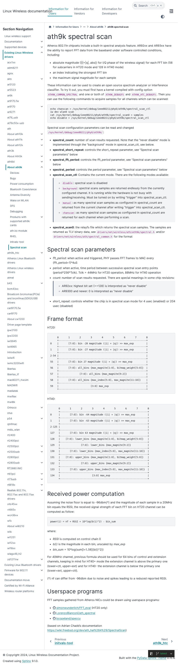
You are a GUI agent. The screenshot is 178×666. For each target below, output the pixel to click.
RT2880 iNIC (14, 468)
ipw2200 (12, 335)
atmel (10, 277)
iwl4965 (12, 346)
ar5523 (11, 89)
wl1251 (11, 537)
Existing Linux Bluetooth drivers (23, 564)
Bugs (13, 178)
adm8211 (12, 67)
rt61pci (11, 473)
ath (9, 128)
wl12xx (11, 542)
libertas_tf (13, 374)
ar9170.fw (13, 100)
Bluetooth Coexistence (23, 189)
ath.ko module (18, 230)
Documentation (13, 41)
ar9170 (11, 106)
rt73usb (11, 479)
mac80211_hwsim (18, 379)
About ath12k (15, 145)
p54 (9, 418)
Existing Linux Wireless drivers (19, 54)
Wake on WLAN (19, 200)
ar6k (10, 95)
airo (9, 78)
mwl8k (11, 401)
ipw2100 (12, 330)
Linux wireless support (18, 36)
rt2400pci (13, 440)
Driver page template (19, 324)
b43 (9, 283)
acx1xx (11, 62)
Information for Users (58, 11)
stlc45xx (12, 504)
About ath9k (14, 167)
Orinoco (12, 407)
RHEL (13, 236)
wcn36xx (12, 515)
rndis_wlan (13, 429)
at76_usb (12, 117)
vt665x (11, 509)
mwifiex (11, 396)
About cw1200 (16, 319)
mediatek (12, 390)
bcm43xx (12, 288)
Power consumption (22, 183)
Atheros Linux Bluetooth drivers (21, 260)
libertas (11, 368)
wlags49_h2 (14, 553)
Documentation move (17, 580)
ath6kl (11, 161)
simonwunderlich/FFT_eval (73, 607)
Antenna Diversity (20, 194)
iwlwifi (10, 357)
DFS (12, 205)
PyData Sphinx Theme (151, 658)
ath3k (10, 150)
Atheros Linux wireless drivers (20, 270)
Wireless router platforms (19, 591)
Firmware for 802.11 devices (16, 572)
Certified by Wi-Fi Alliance (19, 585)
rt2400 (11, 435)
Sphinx (26, 661)
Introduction (14, 352)
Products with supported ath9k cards (20, 221)
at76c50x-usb (15, 123)
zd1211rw (12, 559)
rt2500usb (13, 451)
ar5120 (11, 84)
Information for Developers (112, 11)
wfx (9, 520)
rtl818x (11, 484)
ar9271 (11, 111)
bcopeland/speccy (68, 618)
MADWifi (12, 385)
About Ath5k (14, 156)
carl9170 (12, 313)
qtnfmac (12, 424)
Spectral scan (18, 247)
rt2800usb (13, 462)
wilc (9, 531)
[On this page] (171, 11)
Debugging (16, 211)
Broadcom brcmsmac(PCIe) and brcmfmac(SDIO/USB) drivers (23, 298)
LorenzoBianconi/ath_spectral (75, 613)
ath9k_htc (13, 252)
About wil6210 (15, 526)
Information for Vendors (84, 11)
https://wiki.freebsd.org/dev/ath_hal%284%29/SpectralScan (86, 630)
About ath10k (15, 134)
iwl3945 (12, 341)
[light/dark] (162, 17)
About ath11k (15, 139)
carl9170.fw (14, 308)
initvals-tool (17, 241)
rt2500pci (13, 446)
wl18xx (11, 548)
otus (10, 412)
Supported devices (16, 47)
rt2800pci (13, 457)
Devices (14, 172)
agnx (10, 73)
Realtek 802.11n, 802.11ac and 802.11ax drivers (20, 494)
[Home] (50, 27)
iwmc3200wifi (15, 363)
